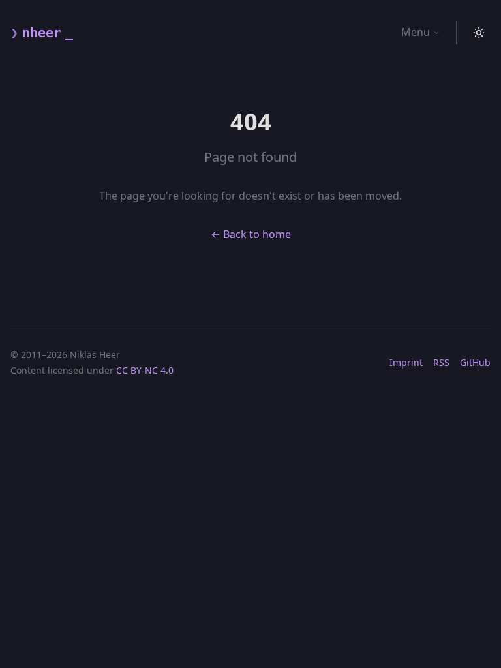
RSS (441, 362)
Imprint (406, 362)
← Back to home (251, 234)
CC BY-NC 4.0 (145, 370)
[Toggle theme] (479, 32)
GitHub (475, 362)
